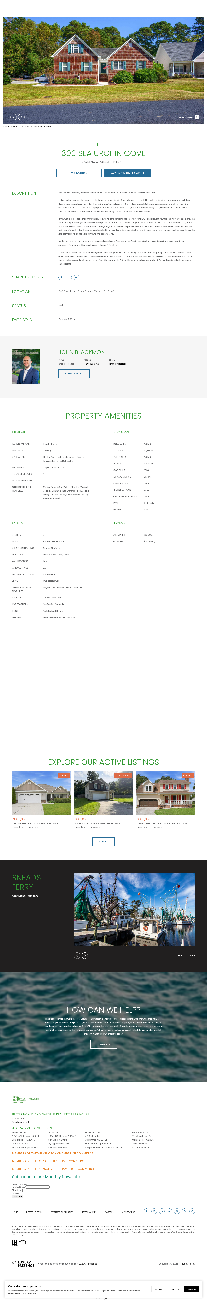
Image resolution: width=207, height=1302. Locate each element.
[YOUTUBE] (169, 1211)
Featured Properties (62, 1212)
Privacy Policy (187, 1263)
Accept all (192, 1289)
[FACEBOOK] (146, 1211)
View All (103, 841)
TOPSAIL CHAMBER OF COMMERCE (61, 1161)
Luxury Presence (88, 1263)
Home (15, 1212)
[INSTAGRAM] (154, 1211)
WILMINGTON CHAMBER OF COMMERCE (65, 1153)
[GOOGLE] (184, 1211)
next (21, 117)
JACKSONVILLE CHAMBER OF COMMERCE (66, 1168)
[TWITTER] (177, 1211)
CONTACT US (128, 1212)
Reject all (158, 1289)
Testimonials (89, 1212)
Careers (109, 1212)
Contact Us (103, 1044)
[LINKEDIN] (162, 1211)
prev (13, 117)
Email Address (19, 1187)
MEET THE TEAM (34, 1212)
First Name (17, 1190)
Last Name (17, 1193)
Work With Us (79, 173)
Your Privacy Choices (103, 1299)
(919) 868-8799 (91, 363)
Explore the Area (184, 955)
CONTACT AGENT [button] (74, 373)
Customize (175, 1289)
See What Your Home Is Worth (127, 173)
